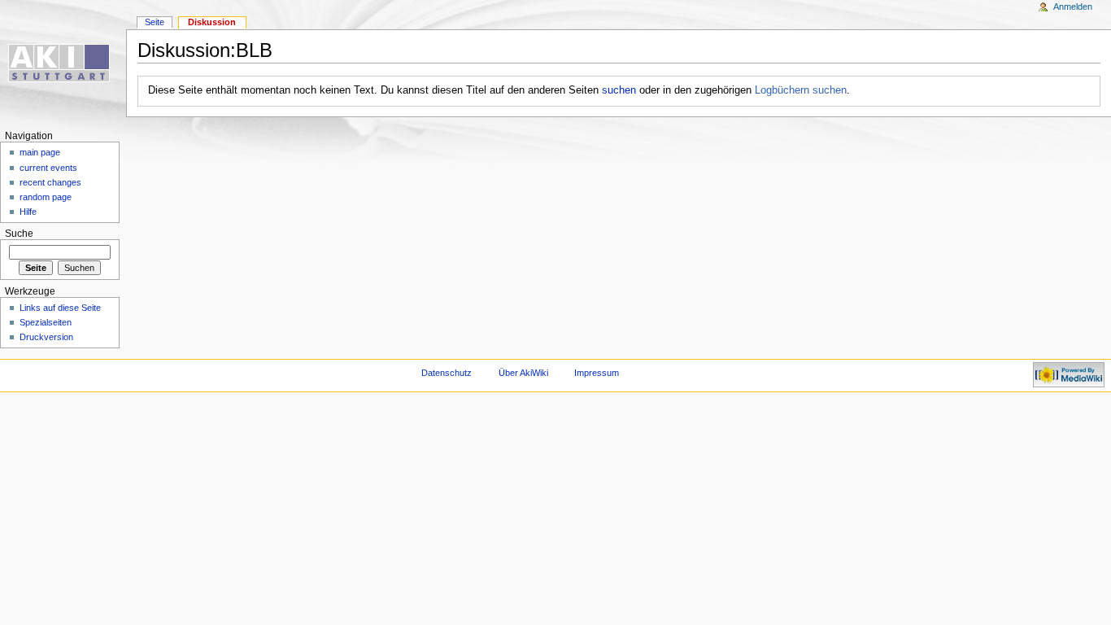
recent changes (50, 182)
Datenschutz (446, 373)
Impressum (596, 373)
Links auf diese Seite (60, 307)
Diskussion (212, 22)
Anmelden (1072, 6)
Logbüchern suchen (801, 90)
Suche (19, 233)
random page (46, 197)
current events (48, 168)
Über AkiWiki (523, 373)
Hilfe (28, 211)
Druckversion (46, 337)
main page (40, 152)
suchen (619, 90)
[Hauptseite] (63, 63)
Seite (154, 22)
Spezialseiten (46, 322)
